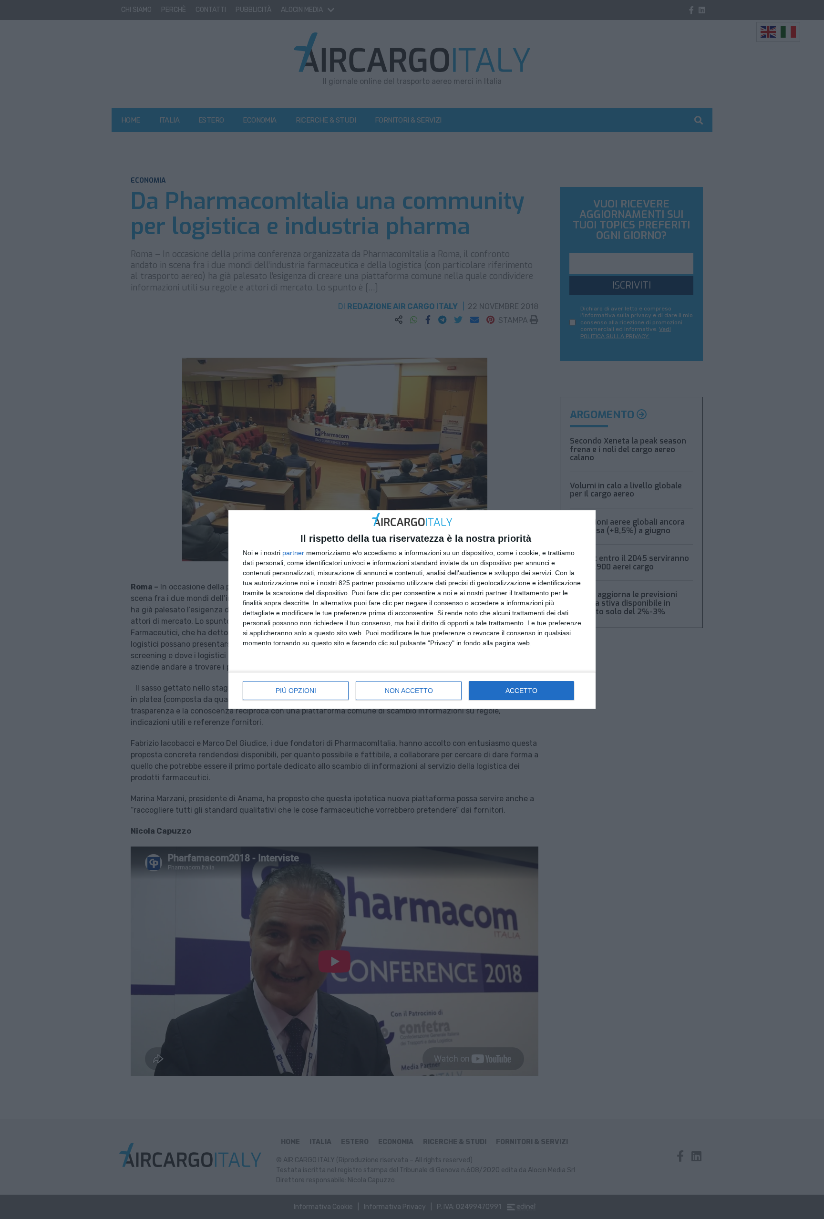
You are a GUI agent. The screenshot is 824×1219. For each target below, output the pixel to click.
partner (293, 552)
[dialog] (412, 609)
